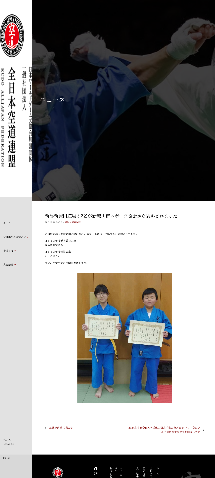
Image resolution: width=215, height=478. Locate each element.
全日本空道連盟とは (14, 237)
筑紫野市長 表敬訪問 (61, 427)
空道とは (8, 251)
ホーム (7, 223)
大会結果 (8, 264)
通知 (116, 469)
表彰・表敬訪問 (73, 222)
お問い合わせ (8, 444)
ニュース (7, 440)
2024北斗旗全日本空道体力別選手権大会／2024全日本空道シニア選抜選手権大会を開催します (164, 429)
